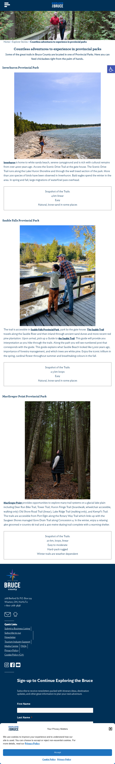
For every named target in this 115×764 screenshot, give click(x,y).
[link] (111, 69)
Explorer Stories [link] (20, 42)
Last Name (23, 717)
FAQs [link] (24, 646)
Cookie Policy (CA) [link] (14, 655)
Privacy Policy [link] (32, 743)
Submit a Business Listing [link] (17, 628)
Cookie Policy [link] (49, 759)
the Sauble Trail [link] (66, 338)
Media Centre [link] (11, 646)
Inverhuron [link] (9, 162)
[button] (110, 728)
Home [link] (7, 42)
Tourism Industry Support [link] (17, 642)
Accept (57, 752)
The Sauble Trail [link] (95, 329)
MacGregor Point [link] (13, 503)
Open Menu (7, 5)
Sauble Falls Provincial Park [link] (45, 329)
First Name (23, 703)
